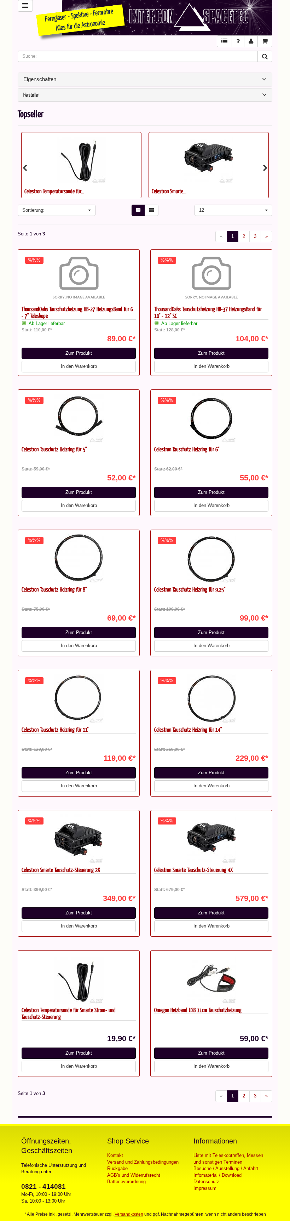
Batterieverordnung (126, 1181)
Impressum (204, 1188)
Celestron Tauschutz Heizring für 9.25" (189, 589)
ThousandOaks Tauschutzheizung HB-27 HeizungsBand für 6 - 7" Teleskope (77, 312)
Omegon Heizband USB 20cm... (180, 191)
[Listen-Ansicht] (151, 210)
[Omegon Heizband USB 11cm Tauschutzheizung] (211, 979)
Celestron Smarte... (41, 191)
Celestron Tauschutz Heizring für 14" (188, 729)
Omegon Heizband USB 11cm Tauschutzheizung (198, 1010)
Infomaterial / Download (217, 1175)
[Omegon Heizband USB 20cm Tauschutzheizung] (208, 158)
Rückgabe (117, 1168)
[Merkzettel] (224, 41)
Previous (24, 168)
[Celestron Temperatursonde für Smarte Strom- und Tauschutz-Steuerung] (79, 979)
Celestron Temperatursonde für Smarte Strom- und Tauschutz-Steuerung (69, 1013)
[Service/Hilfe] (238, 41)
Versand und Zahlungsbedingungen (143, 1162)
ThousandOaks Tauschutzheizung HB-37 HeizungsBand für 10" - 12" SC (208, 312)
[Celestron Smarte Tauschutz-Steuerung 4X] (81, 158)
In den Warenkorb (79, 366)
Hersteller (31, 95)
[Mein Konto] (251, 41)
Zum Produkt (78, 353)
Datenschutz (206, 1181)
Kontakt (115, 1155)
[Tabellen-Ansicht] (138, 210)
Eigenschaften (39, 79)
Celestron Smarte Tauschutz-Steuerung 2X (61, 869)
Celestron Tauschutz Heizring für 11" (55, 729)
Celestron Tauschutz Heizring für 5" (54, 449)
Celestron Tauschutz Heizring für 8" (54, 589)
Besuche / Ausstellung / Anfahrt (225, 1168)
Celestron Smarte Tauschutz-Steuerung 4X (193, 869)
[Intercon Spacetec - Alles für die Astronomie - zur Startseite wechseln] (167, 17)
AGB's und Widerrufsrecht (133, 1175)
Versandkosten (129, 1214)
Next (265, 168)
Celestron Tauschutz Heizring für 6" (186, 449)
